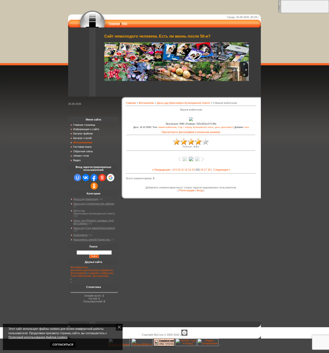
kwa (247, 127)
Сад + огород (184, 127)
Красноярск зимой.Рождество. (92, 239)
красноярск (227, 127)
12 (185, 169)
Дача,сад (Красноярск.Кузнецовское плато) (183, 102)
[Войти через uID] (77, 177)
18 (209, 169)
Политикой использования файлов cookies (37, 337)
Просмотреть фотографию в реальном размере (191, 132)
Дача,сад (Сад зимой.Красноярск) (94, 227)
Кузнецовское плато (203, 127)
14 (193, 169)
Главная (114, 23)
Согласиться (63, 344)
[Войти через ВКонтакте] (85, 177)
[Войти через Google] (110, 177)
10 (179, 169)
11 (182, 169)
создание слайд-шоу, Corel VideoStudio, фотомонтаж (92, 274)
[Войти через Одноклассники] (94, 186)
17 (205, 169)
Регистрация (187, 190)
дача (217, 127)
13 (189, 169)
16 (201, 169)
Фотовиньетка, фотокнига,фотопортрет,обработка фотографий (92, 270)
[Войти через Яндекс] (102, 177)
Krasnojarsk (80, 234)
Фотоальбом (146, 102)
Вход (200, 190)
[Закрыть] (279, 12)
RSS (124, 23)
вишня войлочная (167, 127)
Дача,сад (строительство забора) (93, 203)
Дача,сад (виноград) (85, 199)
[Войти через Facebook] (94, 177)
